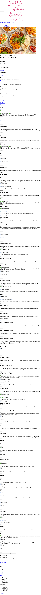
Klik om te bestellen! (7, 553)
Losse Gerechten (2, 103)
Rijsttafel (1, 102)
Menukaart (3, 22)
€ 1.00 (1, 516)
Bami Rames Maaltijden (3, 99)
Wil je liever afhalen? (3, 562)
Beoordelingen (10, 22)
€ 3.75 (1, 393)
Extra (1, 105)
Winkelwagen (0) (2, 553)
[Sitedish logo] (1, 563)
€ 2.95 (1, 483)
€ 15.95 (1, 124)
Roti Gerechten (2, 100)
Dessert (1, 104)
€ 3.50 (1, 552)
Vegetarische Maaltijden (3, 101)
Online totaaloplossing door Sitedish (4, 594)
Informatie (6, 22)
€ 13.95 (1, 142)
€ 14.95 (1, 172)
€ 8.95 (1, 363)
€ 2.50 (1, 446)
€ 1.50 (1, 509)
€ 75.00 (1, 336)
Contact (13, 22)
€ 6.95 (1, 408)
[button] (20, 106)
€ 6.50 (1, 431)
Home (1, 22)
